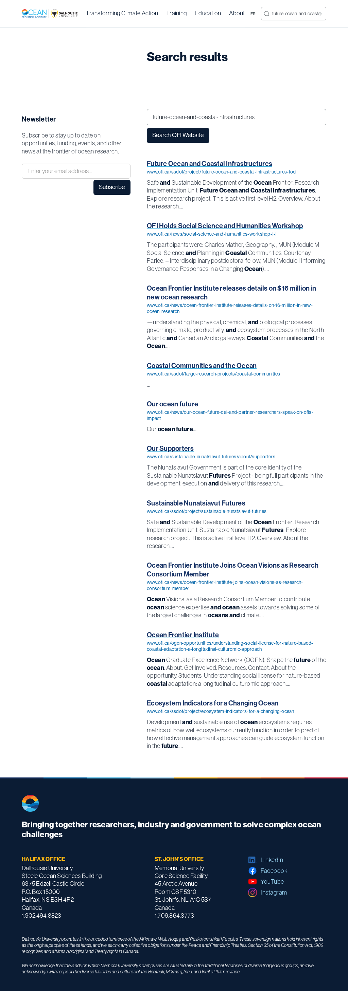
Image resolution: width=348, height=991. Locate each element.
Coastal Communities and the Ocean (202, 366)
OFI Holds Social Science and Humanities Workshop (225, 226)
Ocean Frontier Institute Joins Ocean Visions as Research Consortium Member (232, 569)
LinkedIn (272, 860)
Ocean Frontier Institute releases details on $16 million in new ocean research (231, 292)
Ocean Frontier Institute (183, 635)
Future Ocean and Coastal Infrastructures (209, 164)
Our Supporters (170, 448)
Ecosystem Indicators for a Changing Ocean (212, 703)
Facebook (274, 870)
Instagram (274, 892)
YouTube (272, 881)
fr (253, 14)
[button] (122, 13)
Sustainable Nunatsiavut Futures (196, 503)
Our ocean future (172, 404)
